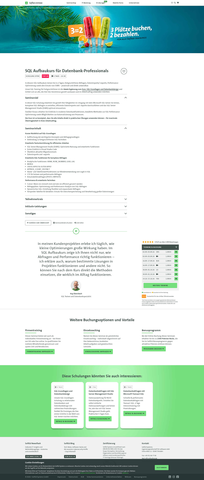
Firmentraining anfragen (39, 352)
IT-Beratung (86, 3)
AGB (82, 477)
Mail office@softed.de (149, 458)
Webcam (128, 477)
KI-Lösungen (101, 2)
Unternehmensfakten (114, 477)
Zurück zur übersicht (39, 223)
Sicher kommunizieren (95, 477)
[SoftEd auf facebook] (177, 477)
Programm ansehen (153, 349)
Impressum (61, 477)
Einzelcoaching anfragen (97, 352)
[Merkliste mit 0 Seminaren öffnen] (172, 2)
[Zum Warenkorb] (178, 2)
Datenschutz (73, 477)
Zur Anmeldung (33, 456)
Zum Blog (69, 456)
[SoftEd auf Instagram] (173, 477)
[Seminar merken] (124, 71)
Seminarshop (71, 3)
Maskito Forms (118, 3)
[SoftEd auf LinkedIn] (169, 477)
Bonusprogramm (140, 477)
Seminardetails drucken (63, 223)
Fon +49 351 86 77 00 (149, 455)
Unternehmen (134, 3)
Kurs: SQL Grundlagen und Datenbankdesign (100, 89)
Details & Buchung (64, 421)
